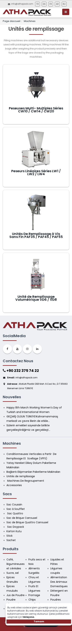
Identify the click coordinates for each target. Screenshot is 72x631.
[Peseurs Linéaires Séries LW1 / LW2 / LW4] (36, 149)
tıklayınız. (29, 617)
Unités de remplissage (20, 476)
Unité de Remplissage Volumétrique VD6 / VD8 (36, 298)
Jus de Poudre (15, 595)
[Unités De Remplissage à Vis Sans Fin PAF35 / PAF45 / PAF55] (36, 212)
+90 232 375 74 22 (22, 370)
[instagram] (27, 349)
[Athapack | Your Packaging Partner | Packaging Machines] (28, 12)
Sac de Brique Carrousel (21, 518)
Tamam (39, 621)
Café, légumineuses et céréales (15, 564)
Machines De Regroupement (25, 481)
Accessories (14, 485)
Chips (32, 599)
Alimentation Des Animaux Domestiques (59, 581)
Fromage (34, 595)
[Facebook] (7, 349)
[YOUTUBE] (17, 349)
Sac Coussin (14, 504)
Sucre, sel (12, 573)
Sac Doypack (15, 527)
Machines (29, 21)
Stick (9, 536)
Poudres (55, 599)
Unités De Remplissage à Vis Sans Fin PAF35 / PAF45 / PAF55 (36, 235)
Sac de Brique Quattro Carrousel (27, 522)
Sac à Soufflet (15, 509)
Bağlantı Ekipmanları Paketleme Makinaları (33, 472)
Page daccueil (11, 21)
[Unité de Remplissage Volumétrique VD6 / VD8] (36, 274)
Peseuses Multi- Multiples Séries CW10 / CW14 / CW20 (36, 110)
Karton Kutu (14, 531)
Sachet (11, 540)
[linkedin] (37, 349)
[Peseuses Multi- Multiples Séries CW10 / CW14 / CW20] (36, 86)
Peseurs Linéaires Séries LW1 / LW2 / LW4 (36, 173)
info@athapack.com (22, 3)
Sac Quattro (15, 513)
